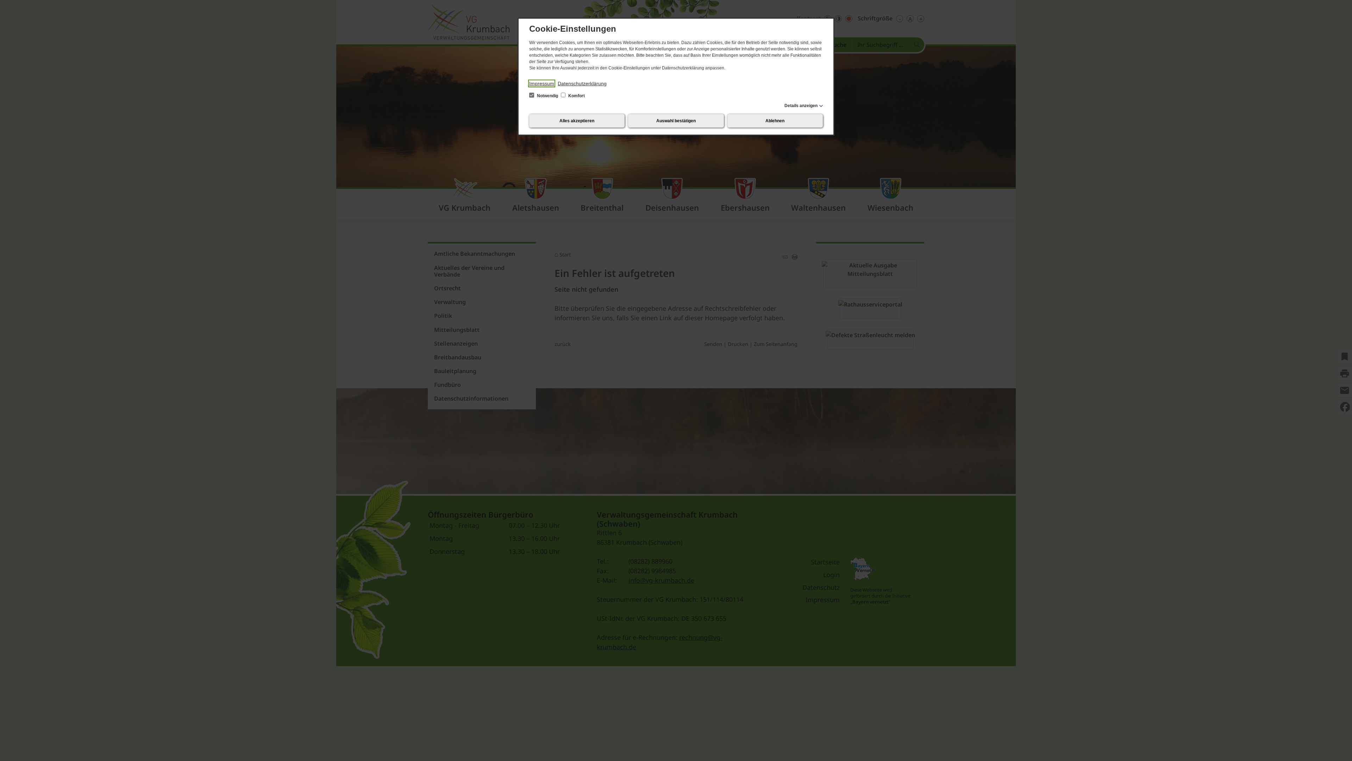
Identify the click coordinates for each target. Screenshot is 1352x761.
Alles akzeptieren (576, 120)
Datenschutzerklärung (582, 83)
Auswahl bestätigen (676, 120)
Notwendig (547, 95)
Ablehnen (774, 120)
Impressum (541, 83)
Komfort (576, 95)
